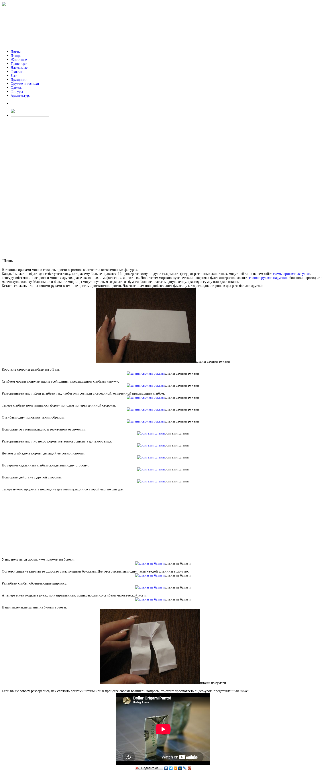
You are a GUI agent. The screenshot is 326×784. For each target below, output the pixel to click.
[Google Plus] (189, 768)
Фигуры (17, 91)
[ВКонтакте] (166, 768)
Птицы (16, 55)
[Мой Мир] (180, 768)
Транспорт (19, 63)
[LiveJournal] (185, 768)
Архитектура (20, 95)
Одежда (16, 87)
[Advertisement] (15, 187)
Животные (19, 59)
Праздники (19, 79)
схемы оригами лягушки (291, 274)
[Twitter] (171, 768)
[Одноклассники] (175, 768)
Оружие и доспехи (25, 83)
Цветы (16, 51)
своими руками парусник (268, 278)
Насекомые (19, 67)
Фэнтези (17, 71)
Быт (14, 75)
